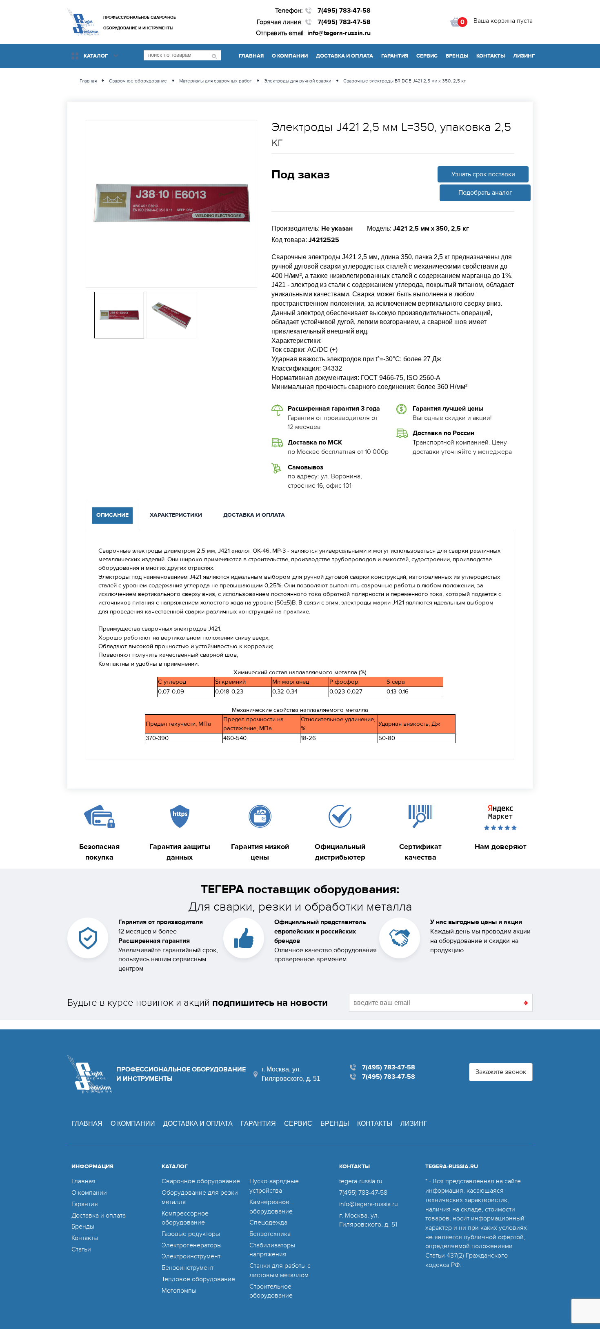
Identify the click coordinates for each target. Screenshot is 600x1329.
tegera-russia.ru (360, 1181)
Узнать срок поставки (483, 174)
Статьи (81, 1249)
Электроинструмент (191, 1256)
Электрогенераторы (192, 1245)
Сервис (427, 56)
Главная (251, 56)
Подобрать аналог (485, 193)
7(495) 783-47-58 (344, 11)
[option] (171, 203)
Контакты (490, 56)
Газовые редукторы (191, 1234)
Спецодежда (268, 1222)
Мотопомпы (179, 1291)
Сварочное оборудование (201, 1181)
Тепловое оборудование (198, 1279)
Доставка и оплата (344, 56)
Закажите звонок (501, 1072)
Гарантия (394, 56)
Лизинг (524, 56)
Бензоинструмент (187, 1268)
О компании (290, 56)
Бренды (457, 56)
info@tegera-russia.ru (339, 33)
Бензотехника (270, 1234)
